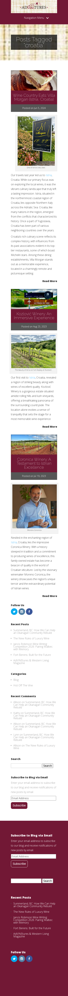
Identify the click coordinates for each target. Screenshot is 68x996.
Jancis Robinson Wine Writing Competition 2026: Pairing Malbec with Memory (33, 646)
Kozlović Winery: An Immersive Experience (34, 315)
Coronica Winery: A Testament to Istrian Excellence (34, 463)
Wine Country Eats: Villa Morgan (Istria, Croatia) (34, 97)
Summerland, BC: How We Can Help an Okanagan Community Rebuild (34, 631)
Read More (49, 280)
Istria (49, 175)
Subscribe (19, 805)
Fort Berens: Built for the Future (32, 655)
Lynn (16, 734)
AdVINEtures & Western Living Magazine (31, 662)
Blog (16, 680)
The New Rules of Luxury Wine (31, 638)
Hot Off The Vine (23, 685)
